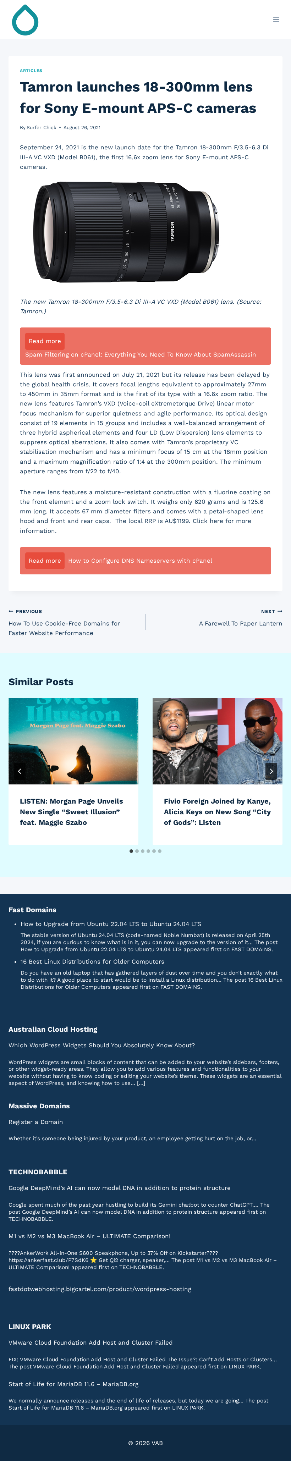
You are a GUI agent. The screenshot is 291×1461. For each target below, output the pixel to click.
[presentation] (73, 741)
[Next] (271, 771)
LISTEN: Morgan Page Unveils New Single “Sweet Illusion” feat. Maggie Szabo (71, 812)
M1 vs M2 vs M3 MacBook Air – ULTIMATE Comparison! (90, 1236)
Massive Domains (39, 1106)
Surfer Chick (41, 127)
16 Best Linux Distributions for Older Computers (92, 961)
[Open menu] (275, 19)
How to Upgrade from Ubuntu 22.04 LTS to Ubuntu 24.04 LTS (111, 923)
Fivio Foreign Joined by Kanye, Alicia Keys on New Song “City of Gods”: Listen (217, 812)
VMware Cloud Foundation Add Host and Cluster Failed (91, 1342)
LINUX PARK (30, 1326)
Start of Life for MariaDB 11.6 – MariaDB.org (73, 1384)
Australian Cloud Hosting (53, 1029)
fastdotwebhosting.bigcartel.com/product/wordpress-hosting (100, 1288)
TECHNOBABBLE (38, 1172)
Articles (31, 70)
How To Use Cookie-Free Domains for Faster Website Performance (64, 622)
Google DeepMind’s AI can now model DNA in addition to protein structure (120, 1187)
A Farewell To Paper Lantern (240, 617)
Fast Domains (32, 909)
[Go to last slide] (20, 771)
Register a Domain (36, 1121)
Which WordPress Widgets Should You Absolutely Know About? (102, 1045)
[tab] (131, 851)
